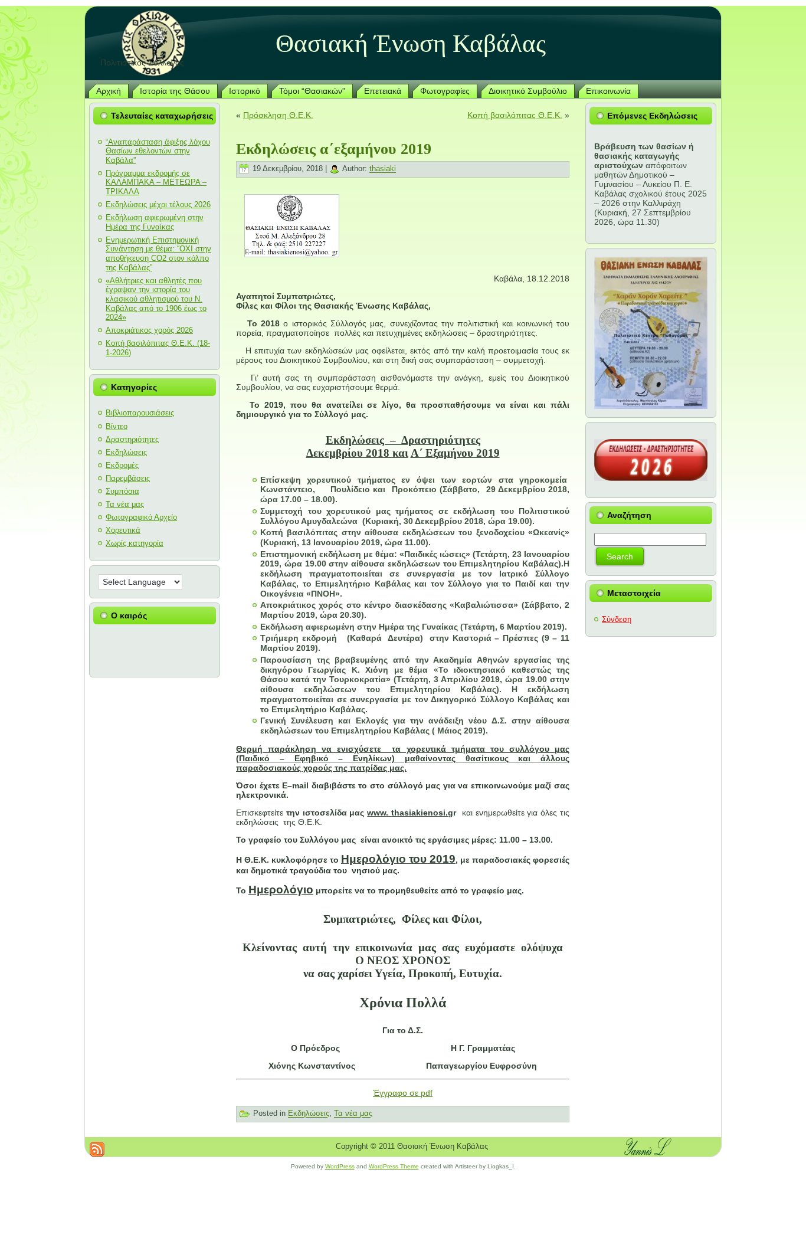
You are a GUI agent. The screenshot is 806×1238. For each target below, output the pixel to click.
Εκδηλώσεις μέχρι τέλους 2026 (158, 204)
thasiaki (382, 169)
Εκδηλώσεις (126, 452)
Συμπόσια (122, 491)
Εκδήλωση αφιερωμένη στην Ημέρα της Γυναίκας (155, 222)
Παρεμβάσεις (128, 478)
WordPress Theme (394, 1166)
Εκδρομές (122, 465)
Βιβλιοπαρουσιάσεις (140, 412)
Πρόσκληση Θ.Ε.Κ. (278, 115)
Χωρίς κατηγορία (134, 543)
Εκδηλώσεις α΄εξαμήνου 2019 (333, 149)
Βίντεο (116, 426)
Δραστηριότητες (132, 439)
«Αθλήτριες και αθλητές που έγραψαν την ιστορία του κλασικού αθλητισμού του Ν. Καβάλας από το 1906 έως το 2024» (156, 299)
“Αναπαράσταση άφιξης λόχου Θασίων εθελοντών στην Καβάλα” (158, 151)
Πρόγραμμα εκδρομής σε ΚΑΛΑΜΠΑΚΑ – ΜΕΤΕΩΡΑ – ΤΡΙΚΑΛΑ (156, 182)
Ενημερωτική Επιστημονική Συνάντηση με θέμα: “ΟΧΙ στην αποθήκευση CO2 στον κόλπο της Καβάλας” (158, 253)
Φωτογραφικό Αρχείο (141, 517)
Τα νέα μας (125, 504)
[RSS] (97, 1149)
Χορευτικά (123, 530)
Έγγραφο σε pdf (403, 1093)
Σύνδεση (616, 619)
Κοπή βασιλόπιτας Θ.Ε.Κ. (514, 115)
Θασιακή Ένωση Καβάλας (411, 43)
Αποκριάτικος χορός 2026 (149, 330)
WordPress (340, 1166)
